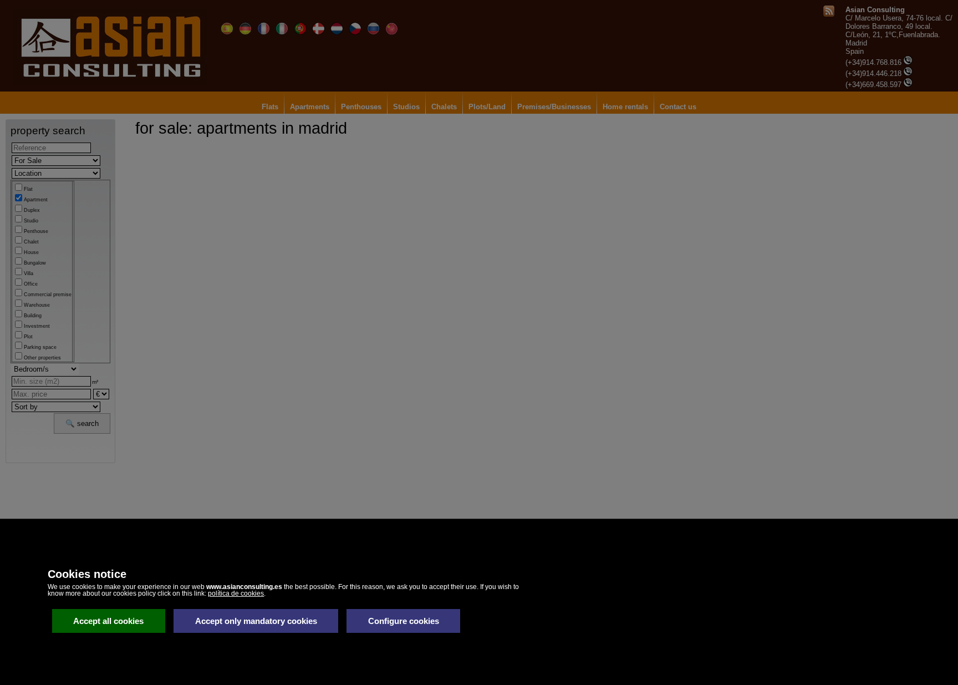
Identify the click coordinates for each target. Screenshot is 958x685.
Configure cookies (403, 621)
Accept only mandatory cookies (256, 621)
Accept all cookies (108, 621)
